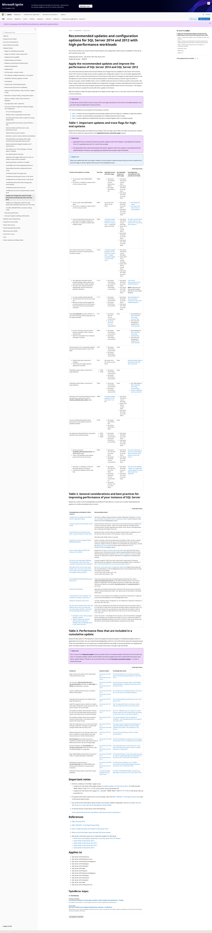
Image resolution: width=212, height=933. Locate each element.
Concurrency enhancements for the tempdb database (134, 282)
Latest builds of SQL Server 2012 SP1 (85, 843)
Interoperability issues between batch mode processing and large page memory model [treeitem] (18, 140)
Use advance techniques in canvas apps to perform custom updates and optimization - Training (96, 900)
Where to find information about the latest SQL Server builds (91, 832)
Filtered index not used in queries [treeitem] (15, 133)
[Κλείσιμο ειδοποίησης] (208, 3)
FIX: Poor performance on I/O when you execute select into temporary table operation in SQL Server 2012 (127, 675)
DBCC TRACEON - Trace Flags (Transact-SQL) (136, 317)
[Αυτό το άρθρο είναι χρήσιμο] (196, 58)
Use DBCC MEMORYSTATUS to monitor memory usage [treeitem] (19, 209)
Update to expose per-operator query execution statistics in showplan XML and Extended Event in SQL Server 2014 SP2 (82, 621)
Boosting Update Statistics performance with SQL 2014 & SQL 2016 (135, 362)
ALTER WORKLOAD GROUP (76, 579)
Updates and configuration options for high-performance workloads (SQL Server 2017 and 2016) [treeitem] (20, 204)
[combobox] (18, 32)
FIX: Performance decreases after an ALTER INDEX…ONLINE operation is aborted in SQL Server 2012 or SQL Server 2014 (127, 684)
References (181, 50)
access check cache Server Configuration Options (110, 567)
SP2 (98, 791)
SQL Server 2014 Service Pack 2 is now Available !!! (135, 207)
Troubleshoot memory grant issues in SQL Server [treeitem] (19, 176)
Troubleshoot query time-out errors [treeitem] (16, 187)
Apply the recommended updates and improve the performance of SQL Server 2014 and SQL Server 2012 (193, 34)
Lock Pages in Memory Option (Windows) (112, 550)
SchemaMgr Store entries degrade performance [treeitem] (19, 165)
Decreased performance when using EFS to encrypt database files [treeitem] (20, 119)
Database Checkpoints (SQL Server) (79, 600)
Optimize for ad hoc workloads (77, 540)
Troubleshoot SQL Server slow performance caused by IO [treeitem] (20, 191)
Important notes (182, 48)
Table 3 (74, 118)
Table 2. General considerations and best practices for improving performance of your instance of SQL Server (193, 41)
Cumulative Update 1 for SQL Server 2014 (110, 258)
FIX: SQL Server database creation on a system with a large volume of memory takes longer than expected (135, 470)
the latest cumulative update (121, 659)
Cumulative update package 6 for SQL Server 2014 (110, 398)
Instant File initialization (76, 589)
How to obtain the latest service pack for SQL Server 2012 (90, 829)
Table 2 (74, 116)
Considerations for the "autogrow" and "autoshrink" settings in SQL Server (80, 596)
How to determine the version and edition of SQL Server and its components (96, 812)
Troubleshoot (77, 30)
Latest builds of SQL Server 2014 (84, 848)
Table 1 (74, 113)
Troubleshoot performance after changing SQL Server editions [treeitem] (19, 183)
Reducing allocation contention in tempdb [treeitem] (17, 162)
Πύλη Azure (193, 19)
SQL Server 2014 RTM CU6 (111, 322)
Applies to (180, 53)
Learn (70, 30)
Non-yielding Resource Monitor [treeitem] (14, 154)
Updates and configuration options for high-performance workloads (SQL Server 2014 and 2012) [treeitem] (19, 197)
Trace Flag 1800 (98, 612)
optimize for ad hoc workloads (105, 545)
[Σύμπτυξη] (35, 29)
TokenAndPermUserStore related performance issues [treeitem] (19, 169)
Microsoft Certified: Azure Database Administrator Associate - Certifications (90, 907)
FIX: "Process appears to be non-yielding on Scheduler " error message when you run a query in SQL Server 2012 (127, 719)
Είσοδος (208, 14)
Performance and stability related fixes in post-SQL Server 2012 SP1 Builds (97, 838)
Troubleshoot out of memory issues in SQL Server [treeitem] (19, 179)
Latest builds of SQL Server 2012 (84, 841)
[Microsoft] (3, 14)
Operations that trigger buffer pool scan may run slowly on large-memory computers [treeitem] (19, 158)
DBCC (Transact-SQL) (78, 821)
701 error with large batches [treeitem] (14, 111)
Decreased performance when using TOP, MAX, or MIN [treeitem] (20, 124)
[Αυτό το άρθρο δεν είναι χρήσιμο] (198, 58)
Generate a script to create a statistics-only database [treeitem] (20, 136)
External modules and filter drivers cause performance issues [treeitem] (17, 129)
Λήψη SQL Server (204, 19)
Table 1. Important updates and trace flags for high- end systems (193, 38)
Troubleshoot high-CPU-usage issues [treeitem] (16, 173)
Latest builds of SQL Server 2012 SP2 (85, 845)
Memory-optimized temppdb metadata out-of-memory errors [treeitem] (19, 145)
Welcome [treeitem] (5, 36)
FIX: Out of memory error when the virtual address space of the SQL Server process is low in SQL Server (135, 453)
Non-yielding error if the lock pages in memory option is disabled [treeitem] (19, 150)
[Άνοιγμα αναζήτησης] (203, 14)
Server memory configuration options (125, 554)
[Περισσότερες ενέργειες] (141, 30)
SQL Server (87, 30)
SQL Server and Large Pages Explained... (80, 560)
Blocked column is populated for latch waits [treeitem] (18, 114)
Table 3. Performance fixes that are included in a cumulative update (191, 45)
